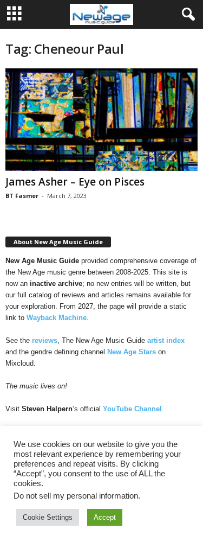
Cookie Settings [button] (48, 517)
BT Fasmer (21, 196)
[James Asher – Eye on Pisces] (101, 119)
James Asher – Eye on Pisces (75, 182)
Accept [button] (105, 517)
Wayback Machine (57, 318)
